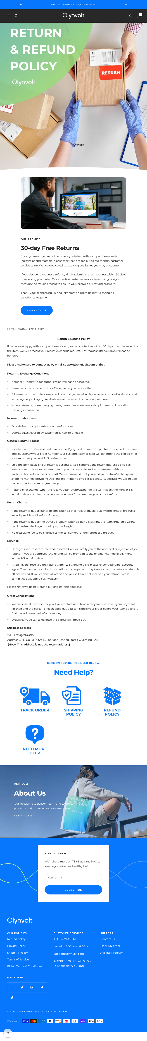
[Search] (16, 15)
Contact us (107, 939)
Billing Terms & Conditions (24, 966)
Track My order (110, 946)
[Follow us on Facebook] (12, 987)
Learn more (89, 4)
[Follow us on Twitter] (22, 987)
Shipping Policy (17, 952)
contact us (36, 310)
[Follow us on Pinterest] (42, 987)
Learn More (23, 815)
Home (11, 328)
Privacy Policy (16, 946)
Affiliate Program (111, 952)
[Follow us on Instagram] (32, 987)
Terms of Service (18, 959)
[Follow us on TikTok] (12, 997)
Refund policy (16, 939)
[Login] (130, 15)
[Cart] (138, 16)
